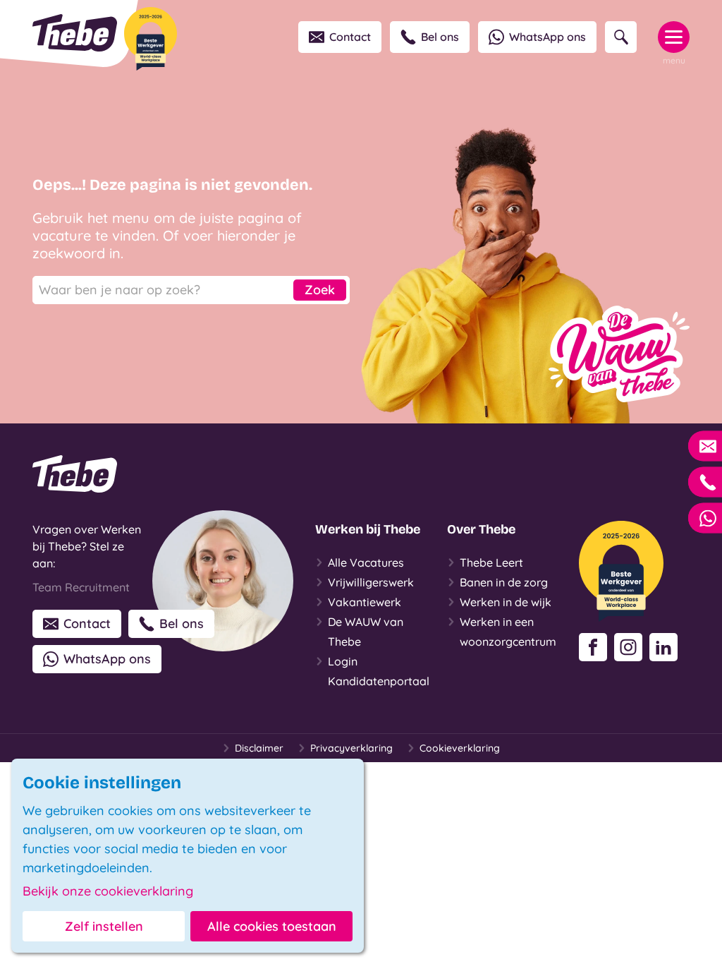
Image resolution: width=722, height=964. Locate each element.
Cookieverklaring (460, 748)
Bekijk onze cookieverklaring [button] (108, 891)
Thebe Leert (491, 562)
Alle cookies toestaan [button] (271, 926)
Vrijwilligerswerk (371, 582)
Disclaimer (259, 748)
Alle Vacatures (366, 562)
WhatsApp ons (547, 37)
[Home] (74, 33)
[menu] (674, 37)
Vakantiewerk (364, 602)
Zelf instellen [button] (104, 926)
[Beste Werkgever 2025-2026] (150, 39)
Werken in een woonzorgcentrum (508, 632)
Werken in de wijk (505, 602)
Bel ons (440, 37)
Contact (350, 37)
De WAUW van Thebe (365, 632)
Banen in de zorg (504, 582)
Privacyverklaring (351, 748)
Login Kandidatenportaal (378, 671)
